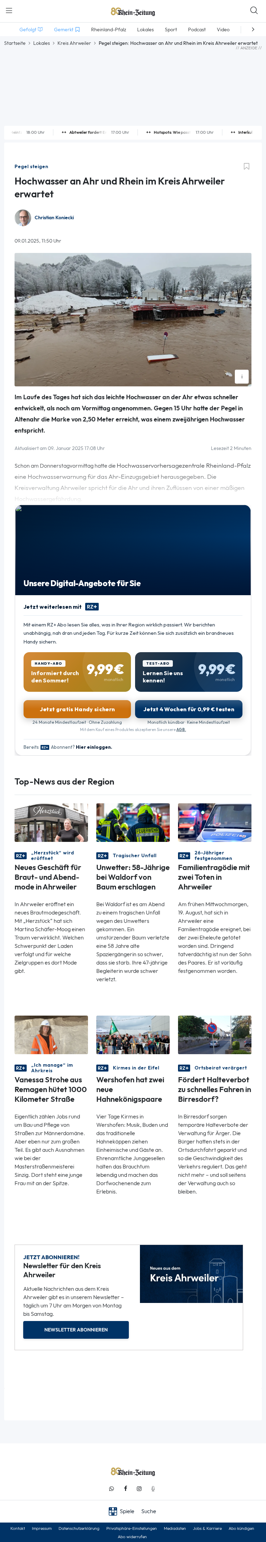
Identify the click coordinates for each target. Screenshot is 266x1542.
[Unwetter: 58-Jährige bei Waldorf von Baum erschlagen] (133, 822)
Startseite (15, 43)
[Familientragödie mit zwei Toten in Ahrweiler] (214, 822)
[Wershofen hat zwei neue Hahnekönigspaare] (133, 1034)
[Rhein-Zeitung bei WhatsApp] (111, 1488)
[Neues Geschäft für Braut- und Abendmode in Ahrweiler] (51, 822)
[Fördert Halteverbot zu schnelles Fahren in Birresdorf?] (214, 1034)
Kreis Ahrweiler (74, 43)
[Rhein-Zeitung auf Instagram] (139, 1488)
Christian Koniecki (54, 217)
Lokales (41, 43)
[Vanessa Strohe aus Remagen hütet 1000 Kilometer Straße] (51, 1034)
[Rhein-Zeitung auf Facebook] (125, 1488)
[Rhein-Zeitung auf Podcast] (153, 1488)
